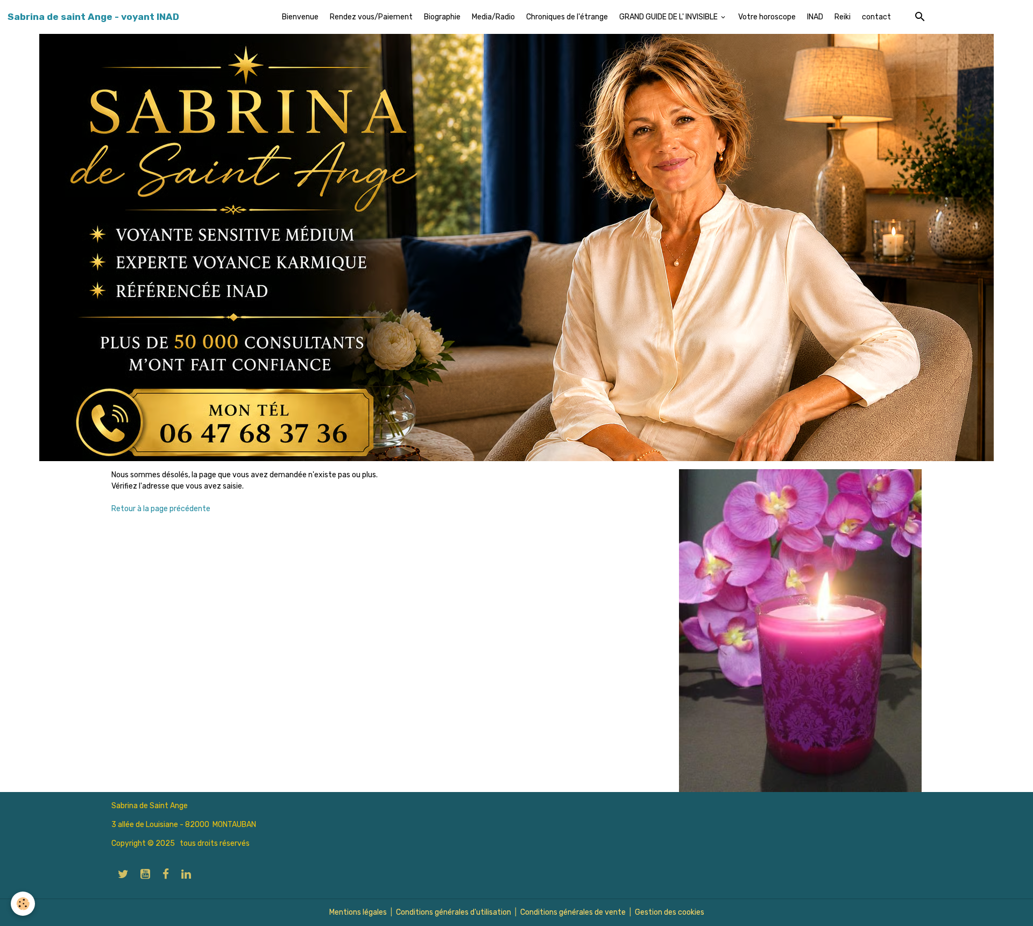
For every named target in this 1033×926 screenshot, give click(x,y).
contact (876, 17)
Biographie (442, 17)
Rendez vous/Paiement (371, 17)
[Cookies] (23, 904)
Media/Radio (493, 17)
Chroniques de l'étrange (567, 17)
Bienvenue (300, 17)
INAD (815, 17)
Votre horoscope (767, 17)
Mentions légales (358, 912)
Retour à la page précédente (160, 508)
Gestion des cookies (669, 912)
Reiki (842, 17)
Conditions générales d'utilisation (453, 912)
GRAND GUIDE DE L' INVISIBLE (669, 17)
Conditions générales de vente (573, 912)
